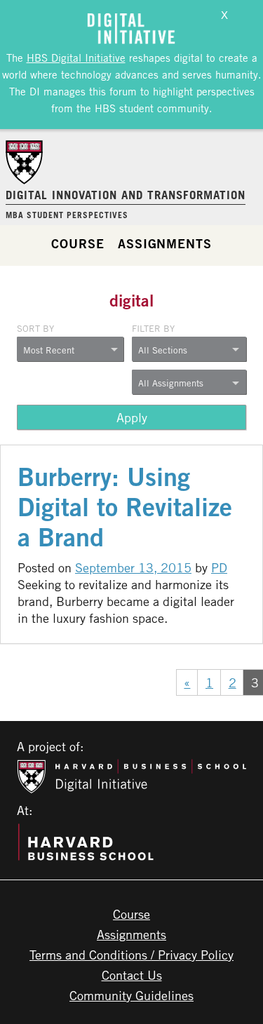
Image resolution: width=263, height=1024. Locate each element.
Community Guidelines (131, 995)
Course (77, 243)
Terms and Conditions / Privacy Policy (131, 954)
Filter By (153, 328)
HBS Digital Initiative (76, 57)
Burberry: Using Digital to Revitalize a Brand (125, 507)
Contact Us (132, 975)
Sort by (35, 328)
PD (219, 567)
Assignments (165, 243)
